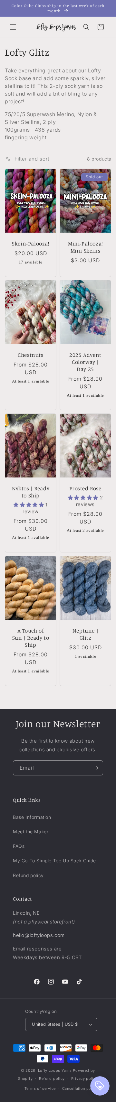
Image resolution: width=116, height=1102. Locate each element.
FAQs (18, 846)
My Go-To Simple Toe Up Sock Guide (54, 860)
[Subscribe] (96, 767)
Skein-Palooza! (30, 243)
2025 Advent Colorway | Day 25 (85, 361)
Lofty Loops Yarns (55, 1070)
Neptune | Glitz (85, 634)
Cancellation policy (80, 1088)
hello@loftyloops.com (39, 935)
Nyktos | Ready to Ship (30, 492)
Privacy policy (84, 1078)
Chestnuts (30, 354)
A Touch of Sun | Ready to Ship (30, 637)
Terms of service (40, 1088)
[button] (13, 27)
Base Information (32, 817)
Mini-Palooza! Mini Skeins (85, 247)
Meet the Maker (30, 831)
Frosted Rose (85, 488)
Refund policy (28, 875)
